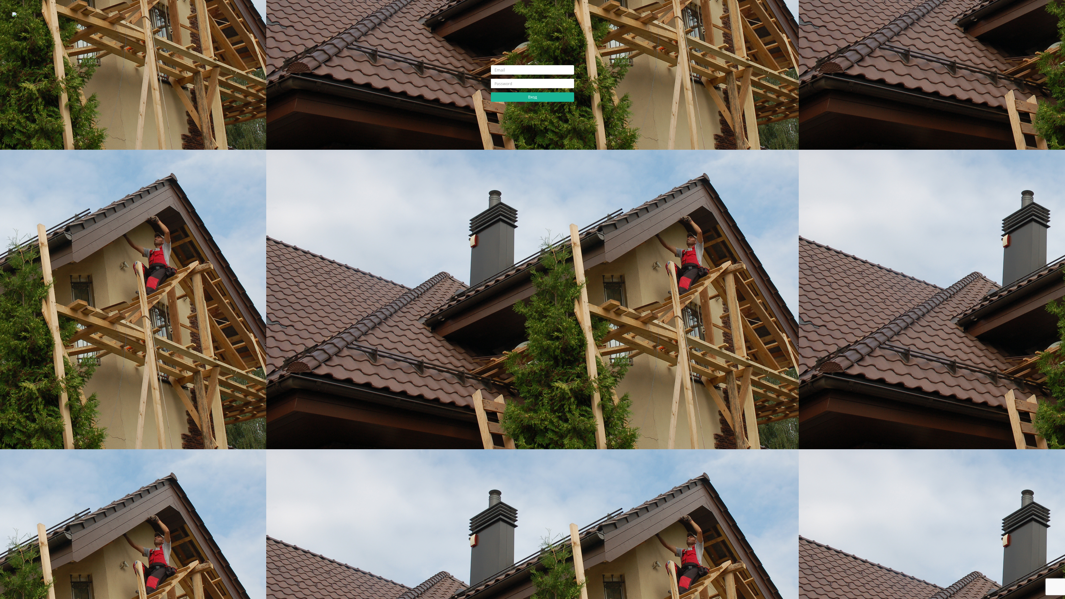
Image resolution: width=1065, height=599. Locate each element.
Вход (532, 97)
